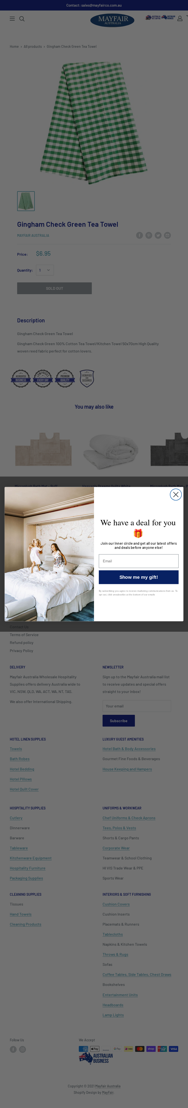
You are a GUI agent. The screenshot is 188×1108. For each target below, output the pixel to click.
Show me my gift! (138, 577)
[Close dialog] (176, 494)
